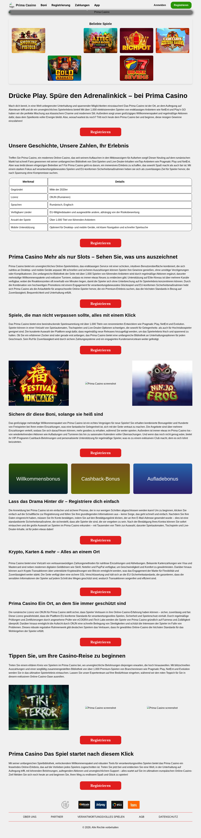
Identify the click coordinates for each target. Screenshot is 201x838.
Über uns (29, 816)
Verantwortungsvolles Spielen (101, 816)
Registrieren (181, 5)
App (97, 5)
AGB (141, 816)
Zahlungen (82, 5)
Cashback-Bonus (100, 479)
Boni (44, 5)
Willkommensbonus (38, 479)
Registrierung (61, 5)
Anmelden (160, 5)
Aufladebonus (162, 479)
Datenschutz (168, 816)
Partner (57, 816)
